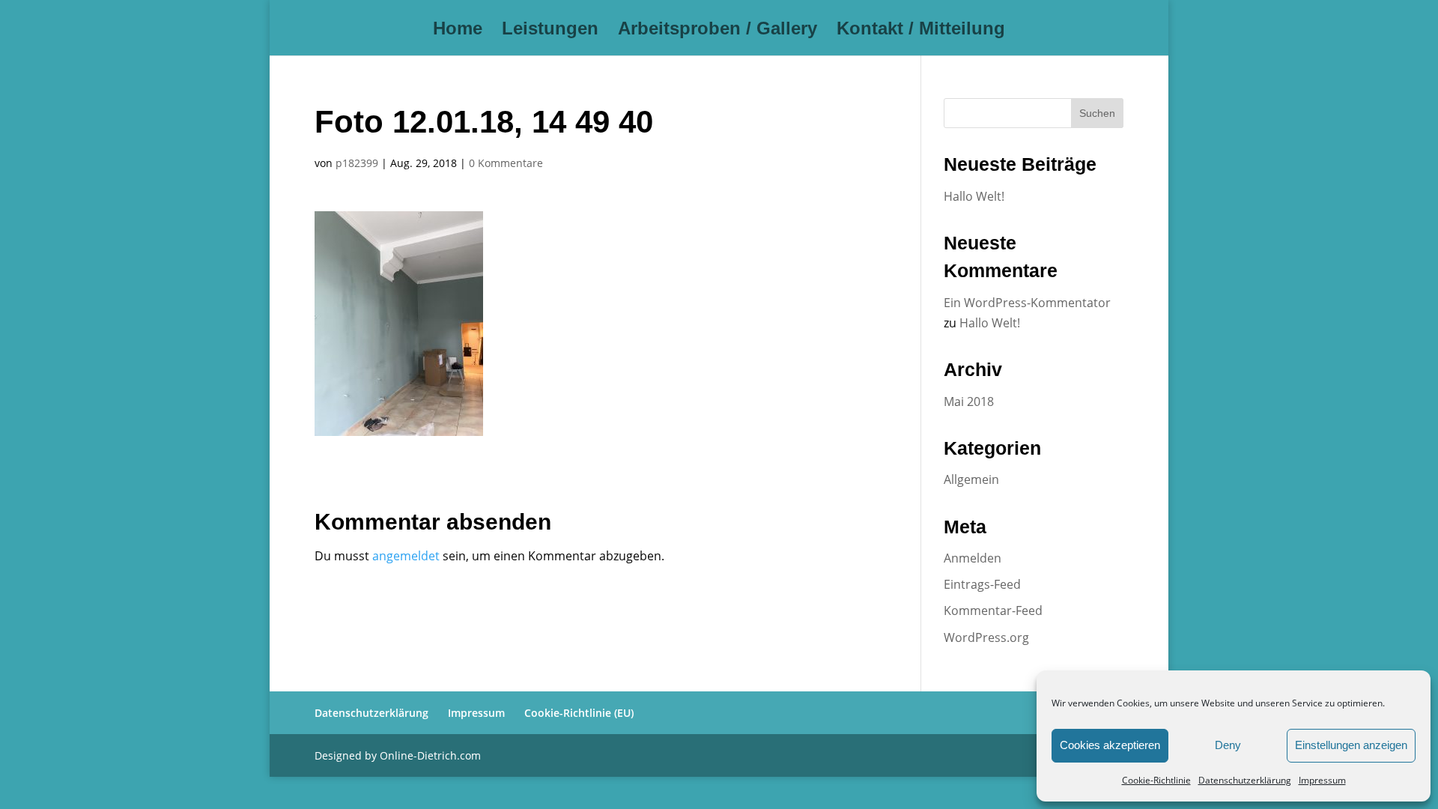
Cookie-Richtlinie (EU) (579, 713)
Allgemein (971, 479)
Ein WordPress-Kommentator (1027, 302)
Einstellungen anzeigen (1351, 745)
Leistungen (550, 30)
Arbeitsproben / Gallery (717, 30)
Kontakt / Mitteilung (921, 30)
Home (457, 30)
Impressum (1322, 780)
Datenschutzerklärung (1244, 780)
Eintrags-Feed (982, 584)
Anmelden (972, 558)
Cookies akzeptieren (1110, 745)
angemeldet (406, 556)
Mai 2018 (969, 401)
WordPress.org (986, 637)
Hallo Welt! (974, 196)
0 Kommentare (506, 163)
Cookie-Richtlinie (1156, 780)
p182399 (357, 163)
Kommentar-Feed (993, 610)
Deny (1228, 745)
